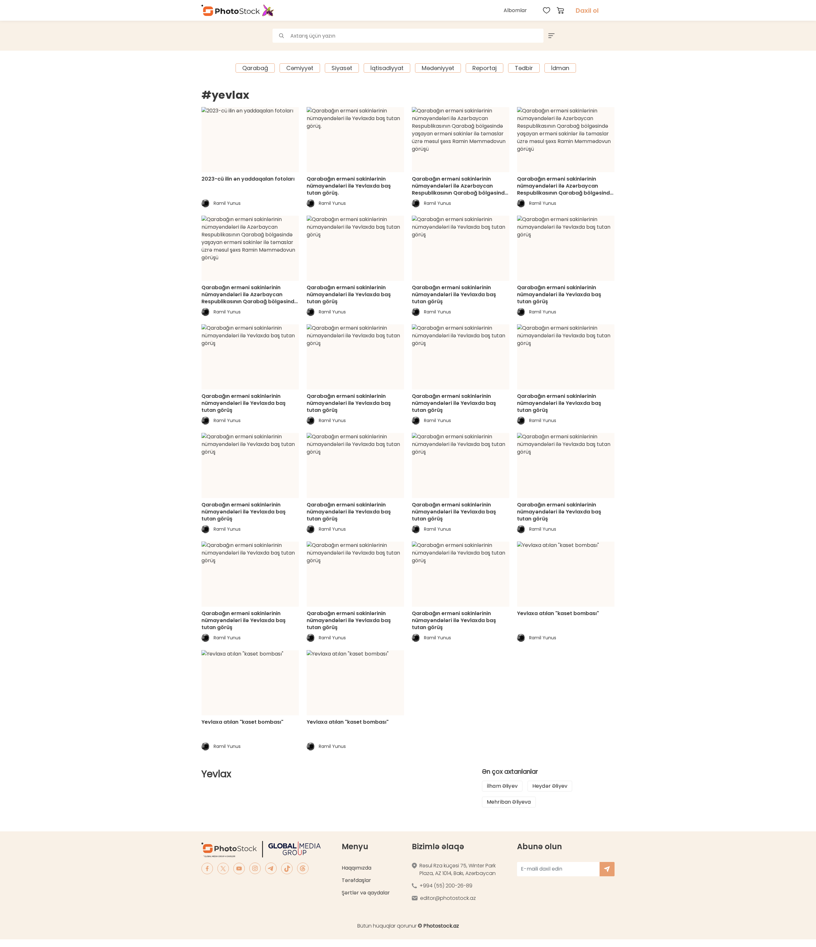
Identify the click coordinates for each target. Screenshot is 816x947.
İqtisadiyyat (387, 68)
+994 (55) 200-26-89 (445, 885)
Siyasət (342, 68)
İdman (560, 68)
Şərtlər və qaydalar (366, 892)
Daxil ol (587, 10)
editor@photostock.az (448, 898)
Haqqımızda (356, 868)
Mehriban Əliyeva (509, 802)
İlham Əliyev (502, 786)
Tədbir (524, 68)
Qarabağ (255, 68)
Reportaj (484, 68)
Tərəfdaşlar (356, 880)
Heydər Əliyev (549, 786)
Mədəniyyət (438, 68)
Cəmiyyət (299, 68)
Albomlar (515, 10)
